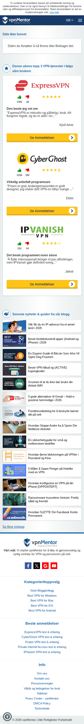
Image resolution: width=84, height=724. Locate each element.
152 (19, 248)
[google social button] (45, 565)
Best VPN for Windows (42, 595)
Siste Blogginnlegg (42, 590)
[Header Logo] (16, 20)
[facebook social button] (28, 565)
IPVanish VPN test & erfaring (42, 652)
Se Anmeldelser (42, 138)
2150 (19, 175)
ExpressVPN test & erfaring (42, 632)
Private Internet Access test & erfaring (42, 647)
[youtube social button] (54, 565)
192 (27, 175)
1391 (19, 102)
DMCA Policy (42, 703)
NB (68, 20)
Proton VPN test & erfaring (42, 642)
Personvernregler (42, 683)
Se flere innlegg (13, 526)
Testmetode (42, 708)
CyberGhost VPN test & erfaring (42, 637)
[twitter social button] (36, 565)
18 (27, 102)
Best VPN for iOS (42, 605)
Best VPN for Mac (42, 600)
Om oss (42, 673)
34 (27, 248)
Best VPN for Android (42, 610)
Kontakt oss (42, 678)
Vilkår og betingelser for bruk (42, 688)
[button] (7, 716)
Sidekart (42, 693)
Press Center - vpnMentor (42, 698)
